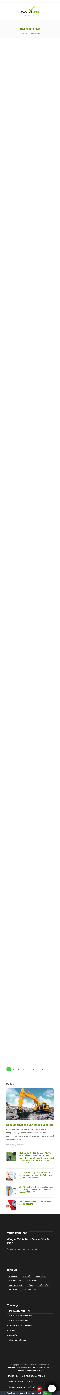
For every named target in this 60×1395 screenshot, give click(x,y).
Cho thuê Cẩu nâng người (20, 1316)
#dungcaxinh (26, 1368)
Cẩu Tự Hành (32, 1280)
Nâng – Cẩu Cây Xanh (18, 1340)
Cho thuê (26, 1276)
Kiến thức (13, 1335)
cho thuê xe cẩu (15, 1280)
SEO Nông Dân (39, 1368)
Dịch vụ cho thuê (15, 1285)
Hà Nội (30, 1285)
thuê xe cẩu (43, 1285)
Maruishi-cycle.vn (35, 1370)
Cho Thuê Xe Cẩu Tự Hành (33, 1376)
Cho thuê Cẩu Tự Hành (18, 184)
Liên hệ (31, 1387)
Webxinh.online (14, 1368)
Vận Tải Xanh (10, 1145)
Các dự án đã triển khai (19, 95)
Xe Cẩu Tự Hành (30, 1289)
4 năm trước (18, 142)
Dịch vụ (12, 1330)
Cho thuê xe (40, 1276)
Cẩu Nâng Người (15, 1382)
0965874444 (13, 1276)
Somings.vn (22, 1370)
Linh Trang (10, 142)
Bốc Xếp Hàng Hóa (16, 1387)
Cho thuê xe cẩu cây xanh (20, 1325)
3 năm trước (20, 1145)
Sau (42, 1069)
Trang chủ (23, 33)
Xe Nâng (30, 1382)
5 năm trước (18, 301)
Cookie (22, 1393)
